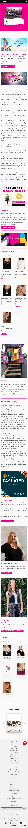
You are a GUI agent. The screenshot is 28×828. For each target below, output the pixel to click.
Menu (4, 1)
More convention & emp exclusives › (10, 255)
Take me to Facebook (8, 227)
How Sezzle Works (7, 521)
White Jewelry (14, 768)
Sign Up (24, 808)
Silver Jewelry (14, 766)
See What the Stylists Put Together (12, 630)
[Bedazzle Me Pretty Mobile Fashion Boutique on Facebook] (10, 815)
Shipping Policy (14, 784)
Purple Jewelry (14, 762)
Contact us (14, 781)
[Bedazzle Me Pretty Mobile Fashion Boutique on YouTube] (17, 815)
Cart (25, 1)
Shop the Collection (8, 66)
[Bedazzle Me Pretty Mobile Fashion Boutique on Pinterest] (12, 815)
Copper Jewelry (14, 752)
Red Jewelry (14, 764)
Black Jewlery (14, 744)
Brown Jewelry (14, 750)
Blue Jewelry (14, 746)
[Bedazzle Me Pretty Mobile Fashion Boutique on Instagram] (14, 815)
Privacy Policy (14, 786)
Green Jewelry (14, 756)
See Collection (6, 572)
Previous (2, 78)
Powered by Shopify (14, 820)
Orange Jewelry (14, 758)
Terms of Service (14, 788)
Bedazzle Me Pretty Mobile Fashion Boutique (15, 818)
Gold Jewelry (14, 754)
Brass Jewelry (14, 748)
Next (26, 78)
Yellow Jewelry (14, 769)
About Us (14, 779)
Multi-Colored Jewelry (14, 771)
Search (14, 777)
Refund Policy (14, 782)
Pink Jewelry (14, 760)
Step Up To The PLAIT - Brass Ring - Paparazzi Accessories (14, 732)
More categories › (5, 641)
